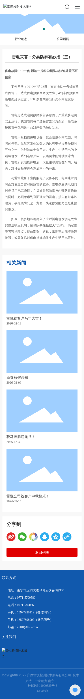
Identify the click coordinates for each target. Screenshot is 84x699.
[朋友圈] (33, 536)
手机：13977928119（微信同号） (30, 612)
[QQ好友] (44, 536)
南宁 (51, 681)
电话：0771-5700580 (21, 597)
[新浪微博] (10, 536)
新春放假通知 (17, 377)
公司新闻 (63, 39)
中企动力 (41, 681)
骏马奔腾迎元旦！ (20, 437)
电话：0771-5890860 (21, 605)
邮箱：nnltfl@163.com (23, 627)
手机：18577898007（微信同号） (30, 619)
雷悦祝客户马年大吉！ (24, 318)
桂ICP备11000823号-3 (42, 685)
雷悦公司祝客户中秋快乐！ (28, 496)
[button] (40, 29)
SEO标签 (43, 691)
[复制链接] (66, 536)
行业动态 (21, 39)
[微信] (22, 536)
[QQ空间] (55, 536)
